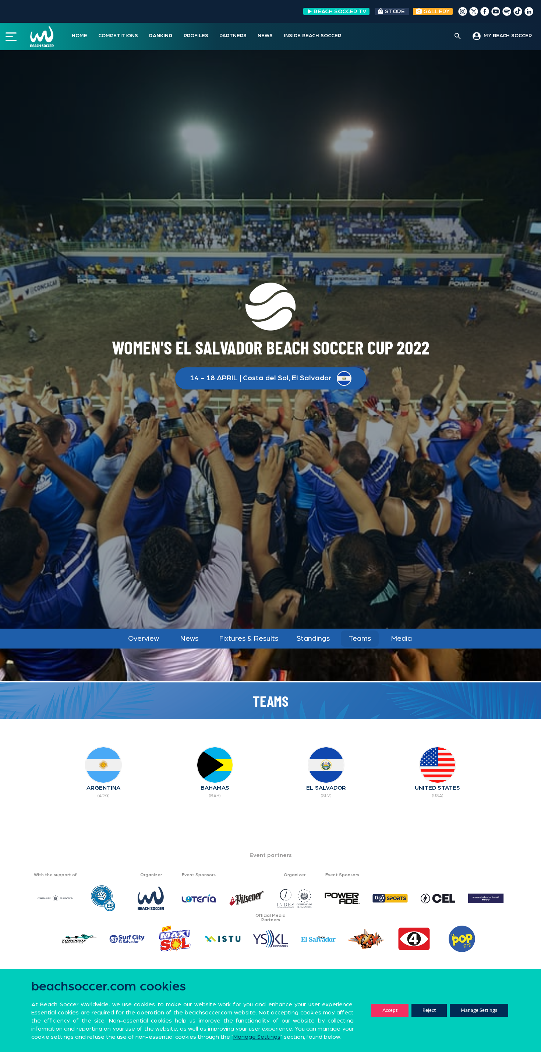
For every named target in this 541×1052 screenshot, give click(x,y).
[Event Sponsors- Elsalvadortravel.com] (485, 898)
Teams (360, 638)
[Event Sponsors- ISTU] (222, 939)
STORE (394, 11)
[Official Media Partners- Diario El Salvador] (318, 939)
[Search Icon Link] (458, 36)
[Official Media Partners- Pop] (461, 939)
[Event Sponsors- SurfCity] (127, 939)
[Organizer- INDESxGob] (294, 898)
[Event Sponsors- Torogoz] (79, 939)
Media (401, 638)
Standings (313, 638)
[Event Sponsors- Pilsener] (246, 898)
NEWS (265, 35)
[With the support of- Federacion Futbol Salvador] (103, 898)
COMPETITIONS (118, 35)
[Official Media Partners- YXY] (366, 939)
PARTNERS (233, 35)
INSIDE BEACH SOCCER (312, 35)
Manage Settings (479, 1010)
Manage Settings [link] (256, 1037)
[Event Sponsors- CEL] (438, 898)
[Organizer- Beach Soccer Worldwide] (150, 898)
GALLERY (436, 11)
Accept (389, 1010)
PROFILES (196, 35)
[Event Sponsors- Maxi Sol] (174, 939)
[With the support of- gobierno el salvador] (55, 898)
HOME (79, 35)
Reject (429, 1010)
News (189, 638)
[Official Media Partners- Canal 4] (414, 939)
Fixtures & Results (248, 638)
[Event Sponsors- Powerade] (342, 898)
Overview (143, 638)
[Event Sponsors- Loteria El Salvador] (198, 898)
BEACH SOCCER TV (340, 11)
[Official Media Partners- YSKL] (270, 939)
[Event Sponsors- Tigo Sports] (390, 898)
